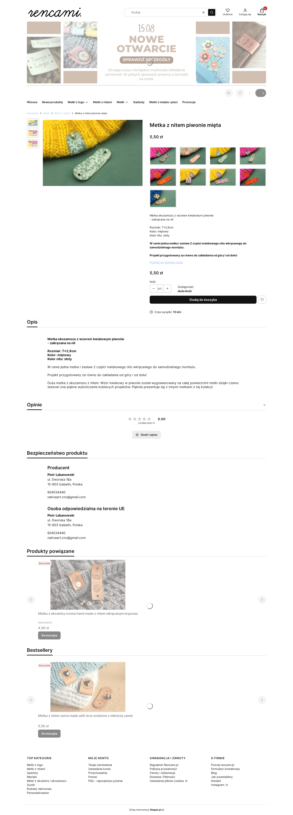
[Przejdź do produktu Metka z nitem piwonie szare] (163, 156)
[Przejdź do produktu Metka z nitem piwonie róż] (193, 156)
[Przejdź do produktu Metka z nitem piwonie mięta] (222, 156)
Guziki (31, 784)
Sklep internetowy (145, 809)
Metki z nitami (62, 113)
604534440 (56, 492)
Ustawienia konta (99, 769)
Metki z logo (35, 765)
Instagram (218, 784)
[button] (211, 12)
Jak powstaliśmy (222, 776)
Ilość (153, 281)
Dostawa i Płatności (162, 776)
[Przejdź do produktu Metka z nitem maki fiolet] (222, 177)
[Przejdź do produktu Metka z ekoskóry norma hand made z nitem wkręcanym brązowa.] (88, 585)
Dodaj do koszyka (203, 300)
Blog (214, 772)
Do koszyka (49, 635)
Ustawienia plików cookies (167, 780)
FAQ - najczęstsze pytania (105, 780)
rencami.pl (32, 113)
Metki (46, 113)
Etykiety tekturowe (39, 788)
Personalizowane (38, 792)
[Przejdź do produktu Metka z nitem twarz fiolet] (193, 177)
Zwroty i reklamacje (162, 772)
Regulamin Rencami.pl (164, 765)
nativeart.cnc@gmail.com (66, 497)
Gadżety (32, 772)
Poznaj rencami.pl (222, 765)
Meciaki (32, 776)
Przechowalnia (97, 772)
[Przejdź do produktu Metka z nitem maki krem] (163, 198)
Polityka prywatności (163, 769)
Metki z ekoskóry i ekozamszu (46, 780)
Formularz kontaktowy (225, 769)
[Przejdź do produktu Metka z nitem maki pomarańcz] (252, 177)
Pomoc (92, 776)
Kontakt (216, 780)
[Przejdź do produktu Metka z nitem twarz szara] (252, 156)
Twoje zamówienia (100, 765)
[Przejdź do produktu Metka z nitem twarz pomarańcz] (163, 177)
